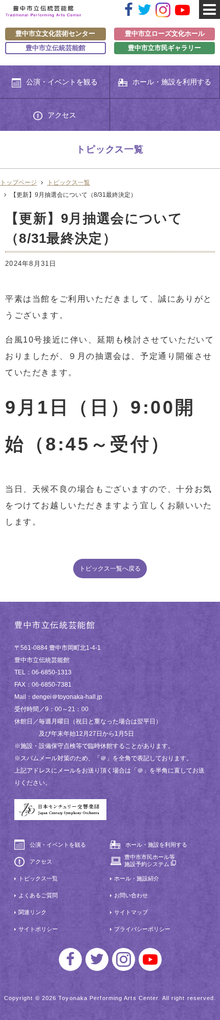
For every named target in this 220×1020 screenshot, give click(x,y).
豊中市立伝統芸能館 (55, 48)
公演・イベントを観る (62, 82)
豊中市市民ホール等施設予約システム (149, 860)
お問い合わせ (131, 895)
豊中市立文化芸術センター (55, 33)
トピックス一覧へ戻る (110, 568)
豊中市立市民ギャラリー (164, 48)
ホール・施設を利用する (172, 82)
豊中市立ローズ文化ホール (165, 33)
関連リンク (32, 912)
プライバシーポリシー (142, 929)
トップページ (18, 182)
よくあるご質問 (38, 895)
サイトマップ (131, 912)
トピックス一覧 (68, 182)
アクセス (62, 115)
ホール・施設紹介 (136, 878)
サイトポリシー (38, 929)
